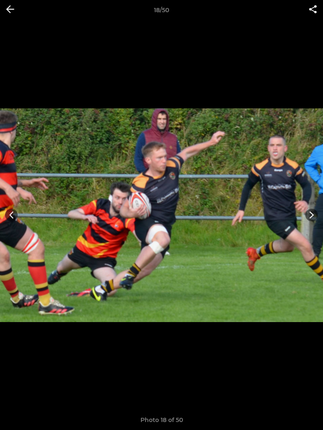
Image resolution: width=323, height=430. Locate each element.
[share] (313, 10)
